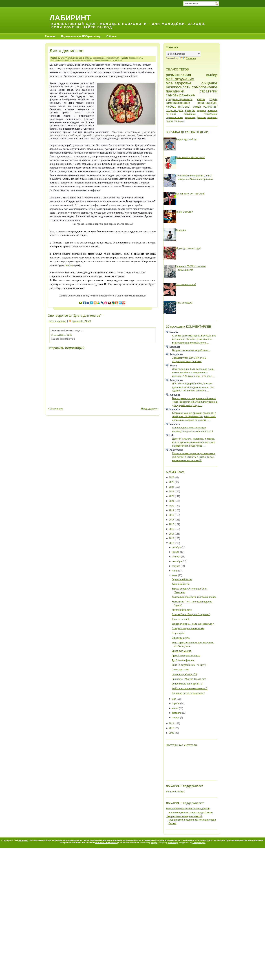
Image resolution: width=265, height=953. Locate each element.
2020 (172, 505)
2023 (172, 491)
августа (176, 566)
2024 (172, 487)
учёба (201, 99)
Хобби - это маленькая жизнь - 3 (189, 688)
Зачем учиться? (184, 211)
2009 (172, 733)
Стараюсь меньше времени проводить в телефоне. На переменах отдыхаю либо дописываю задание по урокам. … (194, 416)
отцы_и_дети (174, 110)
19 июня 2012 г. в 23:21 (61, 335)
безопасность (135, 58)
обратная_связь (174, 117)
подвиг (169, 121)
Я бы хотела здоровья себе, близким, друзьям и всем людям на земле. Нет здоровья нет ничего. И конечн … (193, 387)
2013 (172, 538)
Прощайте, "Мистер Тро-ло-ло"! (189, 679)
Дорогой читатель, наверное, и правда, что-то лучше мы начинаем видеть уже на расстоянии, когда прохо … (193, 442)
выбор (211, 75)
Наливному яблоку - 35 (184, 674)
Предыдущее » (149, 408)
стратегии (117, 60)
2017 (172, 519)
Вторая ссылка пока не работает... (191, 350)
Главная (50, 36)
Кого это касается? (185, 284)
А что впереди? (183, 302)
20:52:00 (89, 58)
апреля (176, 703)
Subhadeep (173, 842)
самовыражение (180, 95)
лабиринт (212, 117)
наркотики (190, 117)
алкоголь (212, 110)
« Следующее (55, 408)
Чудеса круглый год (186, 139)
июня (175, 575)
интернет (184, 106)
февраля (177, 713)
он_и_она (171, 114)
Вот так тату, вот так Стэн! (189, 193)
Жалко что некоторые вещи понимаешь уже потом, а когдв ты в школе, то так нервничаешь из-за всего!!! (193, 457)
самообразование (103, 60)
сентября (177, 561)
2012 (172, 543)
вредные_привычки (179, 99)
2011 (172, 723)
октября (176, 556)
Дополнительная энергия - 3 (187, 683)
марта (175, 708)
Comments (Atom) (81, 321)
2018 (172, 515)
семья (197, 106)
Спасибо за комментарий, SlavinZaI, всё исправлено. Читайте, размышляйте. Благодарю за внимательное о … (194, 339)
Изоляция (180, 230)
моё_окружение (72, 60)
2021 (172, 501)
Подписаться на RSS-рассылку (81, 36)
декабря (176, 547)
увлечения (210, 106)
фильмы (201, 117)
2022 (172, 496)
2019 (172, 510)
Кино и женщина (180, 584)
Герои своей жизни (182, 579)
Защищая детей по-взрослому (188, 693)
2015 (172, 529)
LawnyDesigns (199, 842)
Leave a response (57, 321)
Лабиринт (70, 18)
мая (174, 698)
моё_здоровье (57, 60)
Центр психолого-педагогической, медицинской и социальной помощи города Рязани (191, 820)
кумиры (190, 110)
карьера (201, 110)
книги (181, 121)
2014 (172, 533)
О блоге (111, 36)
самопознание (204, 87)
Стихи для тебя (180, 669)
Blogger (154, 842)
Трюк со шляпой (180, 619)
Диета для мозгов (66, 50)
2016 (172, 524)
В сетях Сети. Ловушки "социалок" (191, 614)
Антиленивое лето (182, 609)
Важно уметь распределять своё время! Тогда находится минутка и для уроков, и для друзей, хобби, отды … (194, 402)
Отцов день (178, 633)
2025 (172, 482)
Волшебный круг (175, 791)
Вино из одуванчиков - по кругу (189, 665)
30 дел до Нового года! (188, 248)
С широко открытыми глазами (188, 628)
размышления (178, 75)
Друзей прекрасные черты (186, 655)
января (176, 717)
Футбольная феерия (183, 660)
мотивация (190, 114)
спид (176, 121)
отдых (213, 99)
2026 (172, 477)
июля (175, 570)
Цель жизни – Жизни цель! (190, 157)
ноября (176, 552)
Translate (191, 58)
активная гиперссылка (106, 842)
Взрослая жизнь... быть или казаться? (193, 623)
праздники (175, 91)
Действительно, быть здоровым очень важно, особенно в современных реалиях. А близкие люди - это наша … (193, 372)
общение (209, 83)
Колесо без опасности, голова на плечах (194, 597)
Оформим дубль (181, 638)
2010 (172, 728)
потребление (87, 60)
